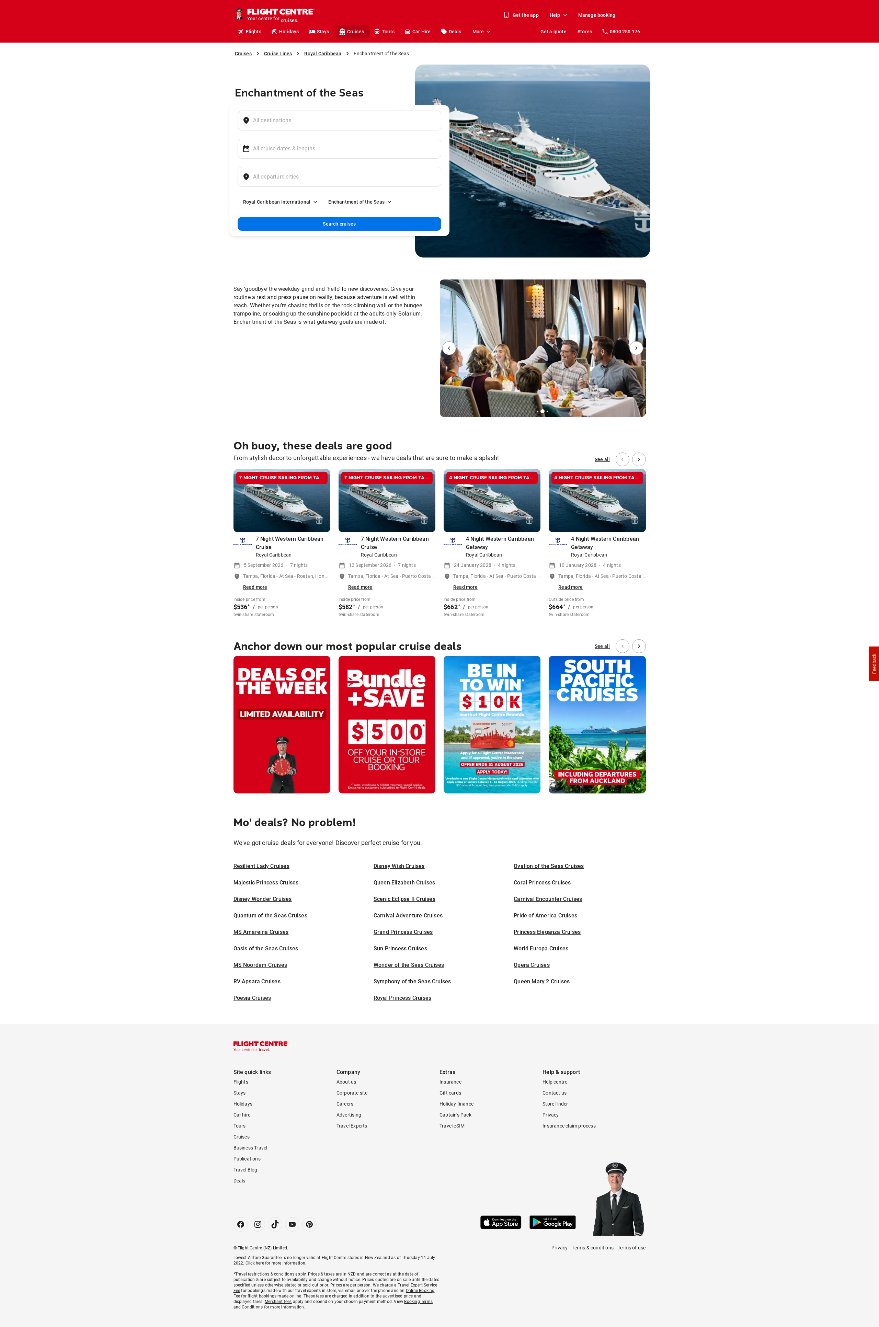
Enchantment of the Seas (356, 202)
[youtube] (292, 1224)
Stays (323, 31)
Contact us (555, 1093)
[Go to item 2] (538, 411)
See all (602, 459)
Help (555, 15)
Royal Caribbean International (277, 202)
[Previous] (449, 348)
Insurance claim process (569, 1126)
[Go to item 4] (547, 411)
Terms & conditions (593, 1247)
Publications (247, 1159)
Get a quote (553, 31)
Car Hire (421, 31)
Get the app (526, 15)
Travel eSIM (452, 1126)
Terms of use (632, 1247)
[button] (874, 664)
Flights (253, 31)
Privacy (551, 1115)
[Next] (636, 348)
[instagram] (258, 1224)
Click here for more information (275, 1263)
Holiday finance (456, 1104)
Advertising (348, 1115)
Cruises (355, 31)
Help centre (555, 1082)
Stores (585, 31)
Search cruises (339, 224)
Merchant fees (278, 1301)
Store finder (555, 1104)
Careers (344, 1104)
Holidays (289, 31)
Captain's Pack (455, 1115)
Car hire (242, 1115)
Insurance (450, 1082)
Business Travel (250, 1148)
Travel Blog (245, 1169)
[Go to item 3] (542, 411)
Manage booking (597, 15)
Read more (255, 587)
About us (346, 1082)
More (478, 31)
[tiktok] (275, 1224)
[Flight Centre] (260, 1046)
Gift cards (450, 1093)
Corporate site (352, 1093)
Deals (455, 31)
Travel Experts (351, 1126)
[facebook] (240, 1224)
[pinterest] (309, 1224)
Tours (388, 31)
